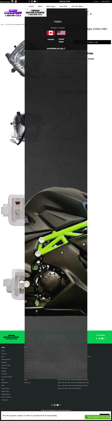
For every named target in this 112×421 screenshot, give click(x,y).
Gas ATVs (63, 6)
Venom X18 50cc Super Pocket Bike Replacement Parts (73, 383)
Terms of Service (6, 397)
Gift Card (4, 374)
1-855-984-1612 (105, 1)
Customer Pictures (7, 377)
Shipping (4, 362)
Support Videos (6, 365)
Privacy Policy (5, 388)
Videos (26, 380)
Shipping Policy (6, 394)
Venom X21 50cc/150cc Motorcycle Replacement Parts (73, 380)
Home (31, 6)
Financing (4, 368)
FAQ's (3, 385)
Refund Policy (5, 391)
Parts (40, 6)
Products (4, 354)
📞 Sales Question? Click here (97, 417)
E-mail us (96, 1)
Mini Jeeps (51, 6)
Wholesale (5, 383)
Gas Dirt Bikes (77, 6)
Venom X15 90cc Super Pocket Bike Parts (69, 388)
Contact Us (5, 400)
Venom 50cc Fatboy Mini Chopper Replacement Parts (73, 385)
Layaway (4, 371)
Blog (3, 380)
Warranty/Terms (6, 359)
